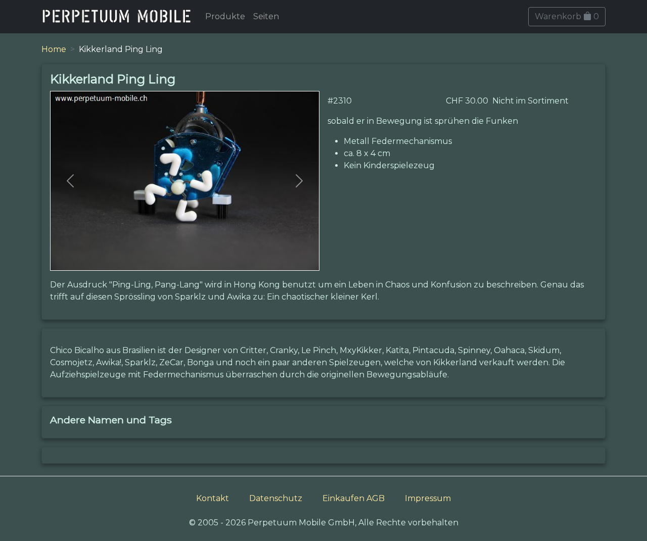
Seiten (266, 16)
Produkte (225, 16)
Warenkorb (567, 16)
